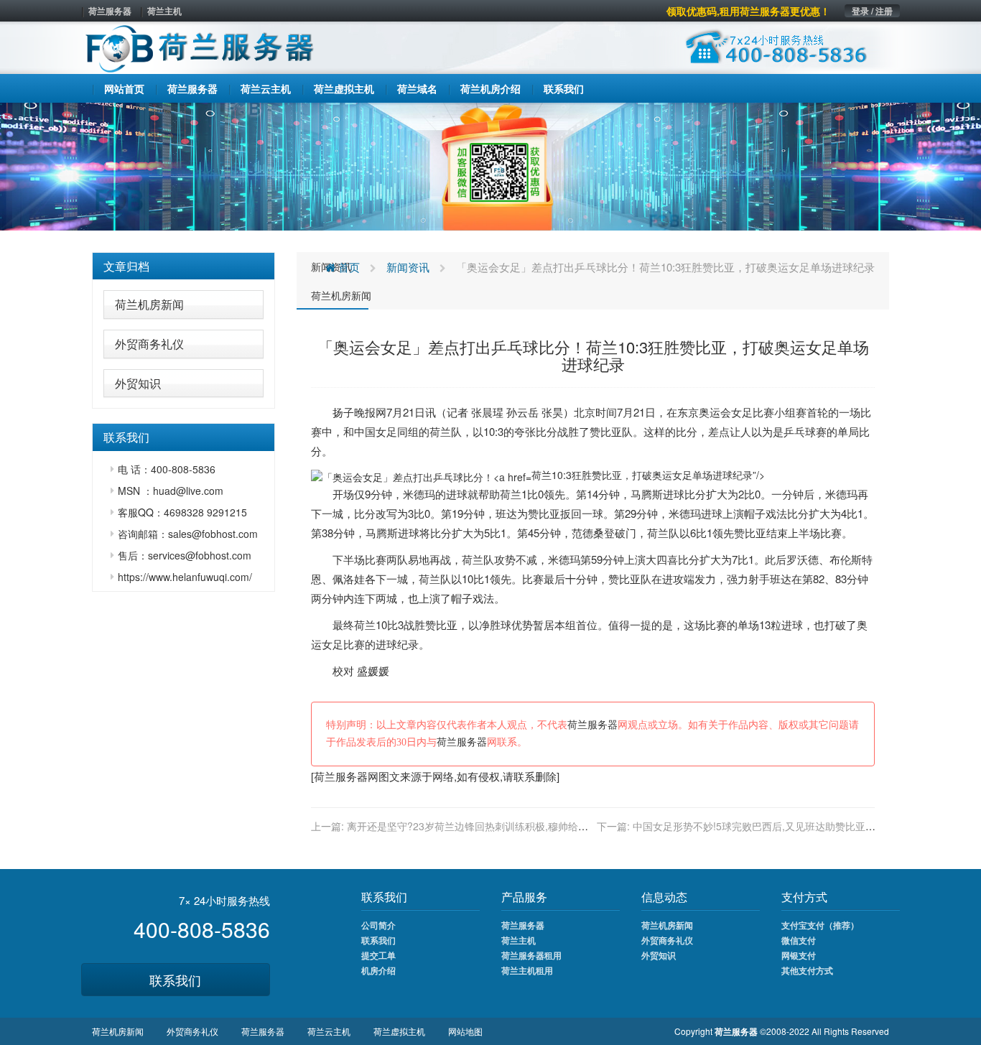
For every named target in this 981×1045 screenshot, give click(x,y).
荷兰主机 (164, 10)
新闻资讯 (407, 266)
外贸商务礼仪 (149, 343)
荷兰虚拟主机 (399, 1031)
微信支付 (798, 940)
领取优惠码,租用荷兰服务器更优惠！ (748, 11)
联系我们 (175, 979)
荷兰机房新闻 (149, 304)
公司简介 (378, 925)
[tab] (183, 266)
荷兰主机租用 (527, 970)
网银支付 (798, 955)
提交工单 (378, 955)
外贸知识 (138, 383)
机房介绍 (378, 970)
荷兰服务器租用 (531, 955)
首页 (347, 266)
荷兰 (440, 431)
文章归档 (126, 266)
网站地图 (465, 1031)
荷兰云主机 (328, 1031)
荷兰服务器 (109, 10)
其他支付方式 (807, 970)
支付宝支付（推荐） (820, 925)
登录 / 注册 (872, 10)
